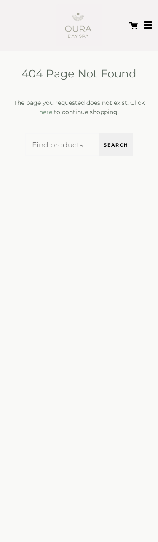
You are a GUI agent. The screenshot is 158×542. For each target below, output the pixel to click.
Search (116, 145)
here (45, 112)
